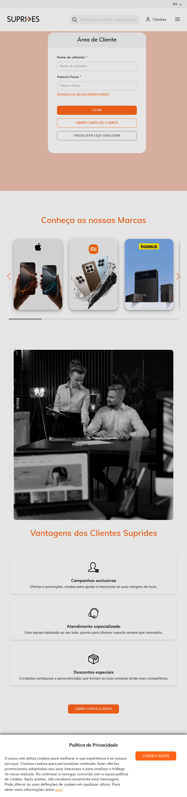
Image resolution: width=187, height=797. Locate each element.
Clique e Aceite (156, 756)
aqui (59, 790)
